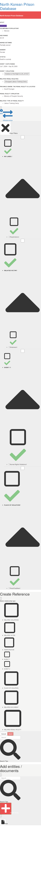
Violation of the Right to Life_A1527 (17, 74)
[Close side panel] (1, 107)
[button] (1, 111)
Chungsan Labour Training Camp (16, 81)
